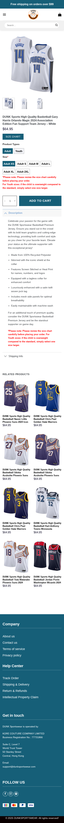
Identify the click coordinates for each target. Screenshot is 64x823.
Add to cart (40, 200)
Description (15, 212)
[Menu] (4, 15)
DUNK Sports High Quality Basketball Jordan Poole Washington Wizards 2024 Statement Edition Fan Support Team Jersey (47, 582)
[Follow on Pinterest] (16, 793)
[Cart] (59, 14)
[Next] (56, 65)
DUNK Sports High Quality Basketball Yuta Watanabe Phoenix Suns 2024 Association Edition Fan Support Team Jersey (16, 582)
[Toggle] (5, 213)
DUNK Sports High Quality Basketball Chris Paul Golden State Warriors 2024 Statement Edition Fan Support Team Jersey (16, 529)
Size (5, 156)
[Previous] (8, 65)
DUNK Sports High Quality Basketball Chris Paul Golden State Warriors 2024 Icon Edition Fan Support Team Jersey (47, 422)
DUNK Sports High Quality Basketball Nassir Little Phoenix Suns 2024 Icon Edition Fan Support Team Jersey (16, 422)
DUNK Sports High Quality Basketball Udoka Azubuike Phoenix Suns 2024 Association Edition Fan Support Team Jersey (16, 475)
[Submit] (56, 25)
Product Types (11, 144)
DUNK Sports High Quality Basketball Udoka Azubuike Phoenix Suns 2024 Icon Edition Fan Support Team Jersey (47, 475)
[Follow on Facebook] (5, 793)
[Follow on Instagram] (10, 793)
